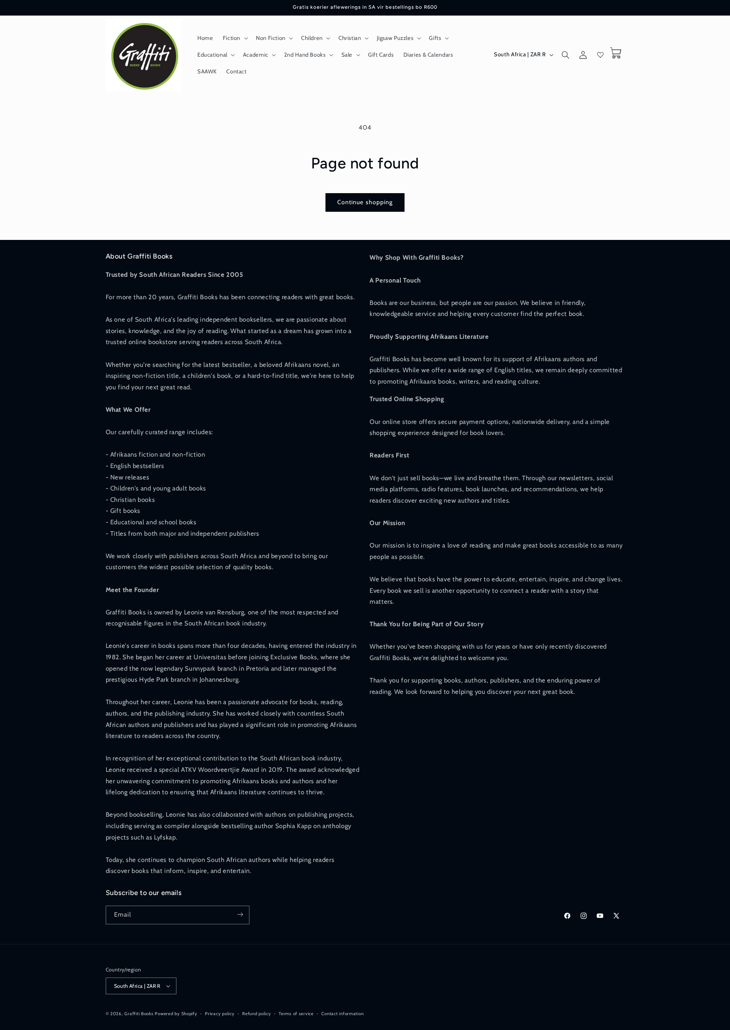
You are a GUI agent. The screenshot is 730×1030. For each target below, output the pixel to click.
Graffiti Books (138, 1013)
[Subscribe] (240, 914)
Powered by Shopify (176, 1013)
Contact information (342, 1013)
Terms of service (296, 1013)
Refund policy (256, 1013)
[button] (234, 38)
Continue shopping (365, 202)
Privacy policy (219, 1013)
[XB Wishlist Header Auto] (600, 54)
